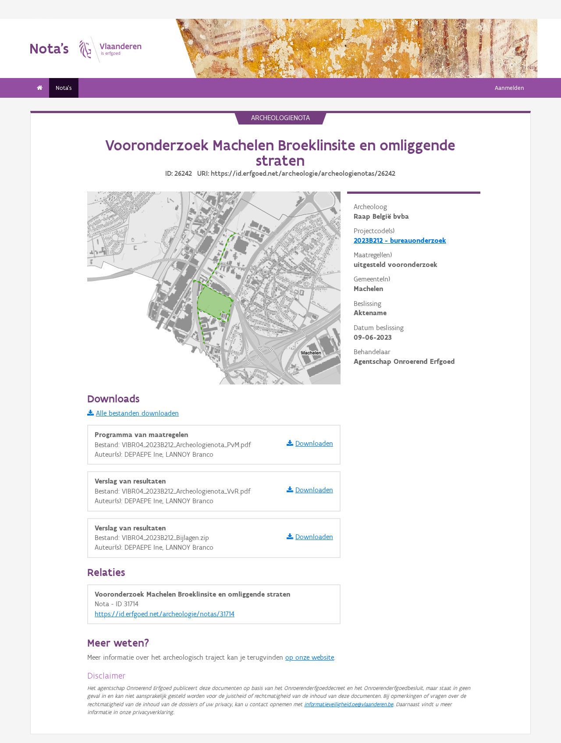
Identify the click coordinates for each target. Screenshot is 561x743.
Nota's (64, 88)
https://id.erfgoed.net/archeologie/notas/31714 (164, 614)
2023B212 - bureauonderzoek (400, 240)
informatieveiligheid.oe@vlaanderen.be (348, 704)
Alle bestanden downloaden (137, 413)
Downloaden (314, 443)
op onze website (309, 657)
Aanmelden (509, 88)
